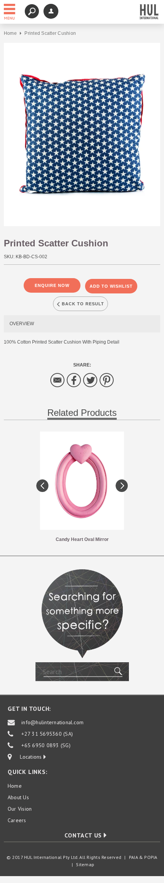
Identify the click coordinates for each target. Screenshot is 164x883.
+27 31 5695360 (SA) (47, 733)
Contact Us (84, 835)
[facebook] (74, 380)
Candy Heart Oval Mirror (82, 539)
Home (10, 33)
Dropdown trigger (50, 11)
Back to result (82, 303)
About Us (18, 797)
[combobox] (82, 671)
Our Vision (20, 808)
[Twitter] (90, 380)
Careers (17, 820)
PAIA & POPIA (143, 857)
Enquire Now (52, 285)
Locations (27, 756)
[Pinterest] (106, 380)
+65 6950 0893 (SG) (45, 745)
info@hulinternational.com (52, 722)
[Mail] (57, 380)
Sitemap (85, 864)
